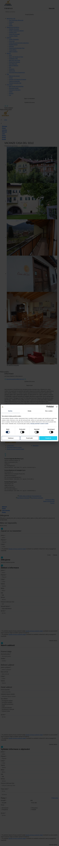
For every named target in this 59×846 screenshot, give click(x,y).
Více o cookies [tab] (48, 411)
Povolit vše (48, 438)
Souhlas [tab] (10, 411)
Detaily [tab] (29, 411)
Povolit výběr (29, 438)
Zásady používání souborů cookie (39, 423)
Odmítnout (10, 438)
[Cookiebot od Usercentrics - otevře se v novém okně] (47, 407)
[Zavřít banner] (56, 406)
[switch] (22, 432)
